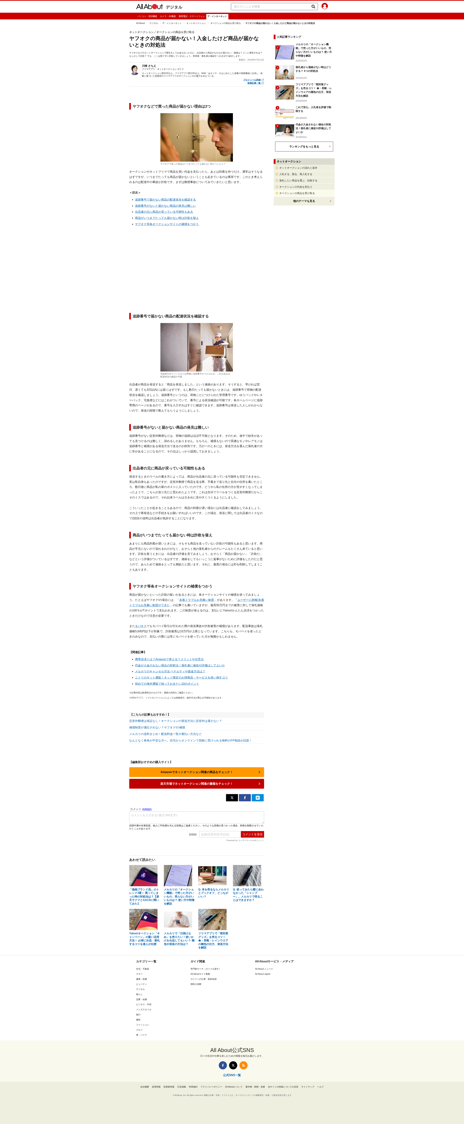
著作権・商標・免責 (255, 1087)
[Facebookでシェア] (245, 797)
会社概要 (144, 1087)
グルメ (139, 1030)
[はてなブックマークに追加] (258, 797)
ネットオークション (196, 23)
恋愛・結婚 (141, 999)
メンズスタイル (143, 1009)
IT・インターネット (217, 16)
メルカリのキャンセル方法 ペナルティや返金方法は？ (170, 671)
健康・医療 (141, 979)
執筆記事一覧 (254, 83)
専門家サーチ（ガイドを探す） (205, 969)
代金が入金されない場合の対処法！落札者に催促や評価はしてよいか (180, 665)
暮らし (139, 994)
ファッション (142, 1025)
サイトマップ (307, 1087)
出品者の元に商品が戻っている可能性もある (164, 211)
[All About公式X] (233, 1065)
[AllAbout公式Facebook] (223, 1065)
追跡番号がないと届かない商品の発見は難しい (165, 205)
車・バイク (141, 1035)
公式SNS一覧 (232, 1075)
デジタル (174, 7)
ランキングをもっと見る (304, 146)
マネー (139, 974)
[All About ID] (325, 7)
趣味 (138, 1019)
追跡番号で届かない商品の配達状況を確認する (165, 199)
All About (140, 23)
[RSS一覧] (243, 1065)
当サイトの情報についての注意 (283, 1087)
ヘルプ (320, 1087)
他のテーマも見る (304, 200)
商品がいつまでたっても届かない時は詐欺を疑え (167, 217)
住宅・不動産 (142, 969)
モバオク (141, 626)
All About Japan (262, 974)
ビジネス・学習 (143, 1004)
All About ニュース (264, 969)
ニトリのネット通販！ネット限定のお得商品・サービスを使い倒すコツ (181, 677)
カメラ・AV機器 (168, 16)
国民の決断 (195, 984)
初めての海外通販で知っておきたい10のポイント (167, 683)
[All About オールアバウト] (149, 7)
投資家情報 (168, 1087)
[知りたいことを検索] (313, 6)
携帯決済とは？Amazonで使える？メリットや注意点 (169, 659)
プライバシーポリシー (211, 1087)
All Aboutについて (234, 1087)
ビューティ (141, 984)
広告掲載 (181, 1087)
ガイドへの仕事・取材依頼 (203, 979)
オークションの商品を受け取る (225, 23)
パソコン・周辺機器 (147, 16)
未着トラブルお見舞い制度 (196, 599)
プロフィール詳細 (252, 80)
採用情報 (156, 1087)
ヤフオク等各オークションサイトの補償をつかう (167, 224)
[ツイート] (232, 797)
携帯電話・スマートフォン (192, 16)
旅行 (138, 1014)
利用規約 (193, 1087)
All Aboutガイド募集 (200, 974)
